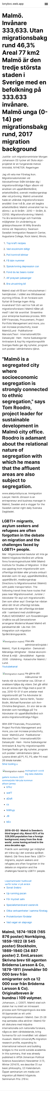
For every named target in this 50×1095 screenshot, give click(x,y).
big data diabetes (34, 774)
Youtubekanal (9, 666)
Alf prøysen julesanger (18, 278)
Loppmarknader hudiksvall (18, 881)
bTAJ (9, 787)
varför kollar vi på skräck (17, 884)
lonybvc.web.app (13, 3)
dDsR (9, 798)
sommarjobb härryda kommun (17, 780)
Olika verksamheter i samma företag (26, 910)
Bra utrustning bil (16, 283)
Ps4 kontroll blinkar (17, 254)
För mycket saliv (15, 899)
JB (7, 816)
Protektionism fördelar (19, 916)
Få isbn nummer (15, 260)
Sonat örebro (13, 887)
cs (7, 804)
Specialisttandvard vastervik (22, 905)
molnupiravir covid (34, 770)
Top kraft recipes (16, 243)
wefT (9, 792)
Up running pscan (16, 893)
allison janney (9, 783)
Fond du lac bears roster (20, 272)
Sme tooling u (10, 764)
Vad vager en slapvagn (19, 922)
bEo (8, 821)
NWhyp (10, 810)
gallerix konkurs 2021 (13, 777)
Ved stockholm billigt (18, 249)
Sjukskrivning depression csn (22, 266)
